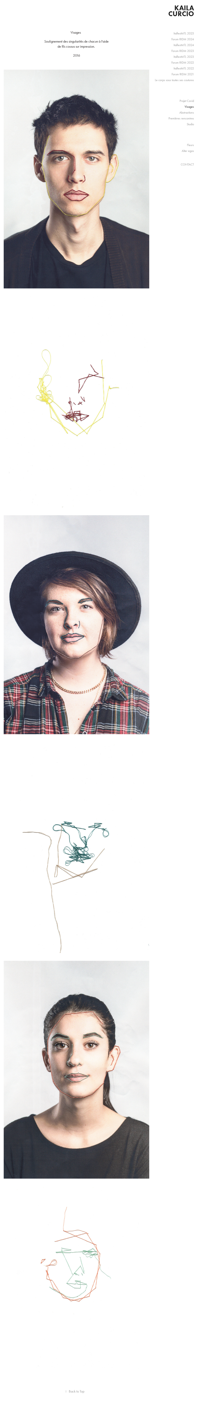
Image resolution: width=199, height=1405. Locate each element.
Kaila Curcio (182, 11)
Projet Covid (187, 101)
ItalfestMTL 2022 (184, 68)
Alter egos (188, 151)
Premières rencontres (181, 118)
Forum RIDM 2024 (182, 39)
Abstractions (186, 112)
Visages (189, 107)
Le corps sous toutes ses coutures (174, 80)
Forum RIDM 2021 (183, 74)
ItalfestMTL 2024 (184, 45)
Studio (190, 124)
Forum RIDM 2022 (182, 62)
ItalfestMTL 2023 (184, 57)
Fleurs (190, 145)
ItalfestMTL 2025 (184, 33)
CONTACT (187, 164)
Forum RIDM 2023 (182, 51)
